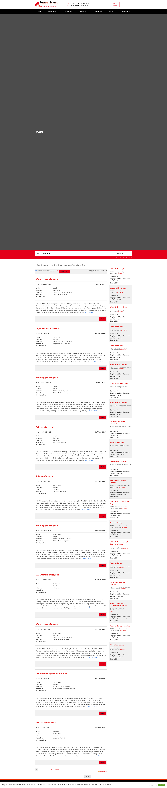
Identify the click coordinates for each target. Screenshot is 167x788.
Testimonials (126, 11)
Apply (102, 319)
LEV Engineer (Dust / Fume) (48, 575)
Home (39, 11)
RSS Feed (104, 771)
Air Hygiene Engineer (117, 645)
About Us (83, 11)
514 (51, 769)
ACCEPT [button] (161, 785)
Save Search (64, 271)
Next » (57, 769)
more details (89, 312)
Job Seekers (52, 11)
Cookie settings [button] (152, 785)
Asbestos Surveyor (45, 427)
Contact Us (98, 11)
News (111, 11)
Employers (68, 11)
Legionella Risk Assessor (47, 328)
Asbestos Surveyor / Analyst (120, 626)
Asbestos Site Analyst (46, 723)
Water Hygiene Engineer (47, 279)
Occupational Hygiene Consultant (52, 673)
